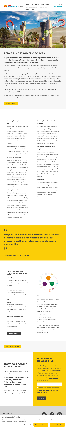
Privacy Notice (53, 378)
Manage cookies (28, 424)
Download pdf (10, 103)
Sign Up (41, 398)
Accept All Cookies (57, 424)
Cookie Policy (54, 419)
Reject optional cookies (41, 424)
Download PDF (13, 333)
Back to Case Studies (12, 346)
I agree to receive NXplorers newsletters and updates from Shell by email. (48, 390)
